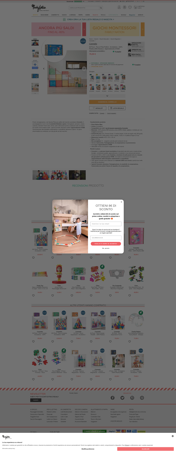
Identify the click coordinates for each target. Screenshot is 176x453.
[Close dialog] (121, 202)
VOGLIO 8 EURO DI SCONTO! (106, 243)
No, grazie (105, 248)
